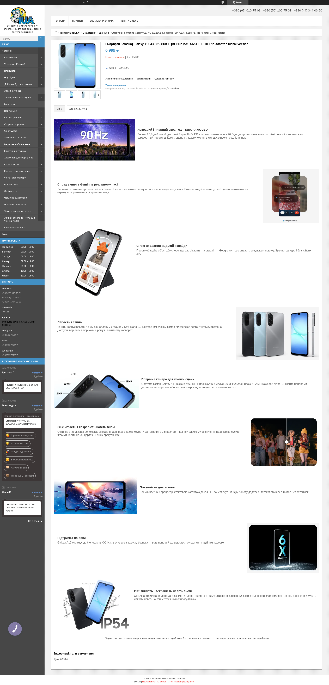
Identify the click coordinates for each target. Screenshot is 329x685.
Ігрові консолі (11, 164)
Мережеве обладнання (17, 144)
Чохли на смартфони (15, 197)
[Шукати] (41, 38)
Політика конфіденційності (182, 682)
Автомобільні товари (15, 137)
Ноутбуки (9, 77)
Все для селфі (11, 184)
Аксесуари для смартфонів (18, 157)
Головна (60, 20)
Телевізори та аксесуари (18, 97)
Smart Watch (10, 130)
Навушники (10, 110)
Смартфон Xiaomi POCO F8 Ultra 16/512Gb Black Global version (20, 507)
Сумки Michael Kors (14, 227)
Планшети (10, 70)
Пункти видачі (129, 20)
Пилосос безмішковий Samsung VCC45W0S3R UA (22, 386)
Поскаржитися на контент (154, 682)
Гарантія (77, 20)
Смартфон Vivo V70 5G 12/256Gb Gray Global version (21, 422)
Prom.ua (181, 678)
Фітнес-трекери (13, 117)
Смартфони (10, 57)
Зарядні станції (12, 90)
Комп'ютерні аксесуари (17, 170)
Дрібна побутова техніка (18, 84)
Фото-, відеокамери (15, 177)
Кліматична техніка (15, 150)
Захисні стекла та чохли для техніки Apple (19, 219)
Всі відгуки (34, 520)
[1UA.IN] (22, 15)
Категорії (7, 50)
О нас (5, 234)
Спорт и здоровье (14, 124)
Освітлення (10, 191)
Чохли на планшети (15, 204)
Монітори (9, 104)
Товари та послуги (70, 32)
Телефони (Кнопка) (14, 64)
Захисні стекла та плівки (17, 211)
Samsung (104, 32)
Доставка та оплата (101, 20)
